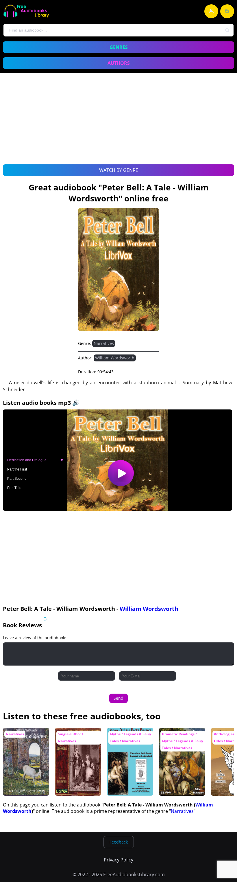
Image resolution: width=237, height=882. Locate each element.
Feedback (119, 842)
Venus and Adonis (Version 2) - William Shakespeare (129, 739)
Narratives (104, 343)
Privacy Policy (118, 860)
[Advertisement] (118, 125)
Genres (119, 47)
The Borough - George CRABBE (73, 736)
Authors (119, 63)
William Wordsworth (114, 358)
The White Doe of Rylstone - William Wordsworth (23, 739)
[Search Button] (227, 30)
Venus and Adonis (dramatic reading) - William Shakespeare (182, 739)
